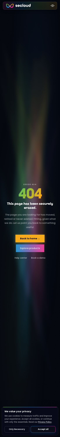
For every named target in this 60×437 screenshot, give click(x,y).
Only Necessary (17, 429)
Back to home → (30, 238)
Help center (21, 257)
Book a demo (38, 257)
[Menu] (53, 5)
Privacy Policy (45, 422)
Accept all (43, 429)
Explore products (30, 248)
